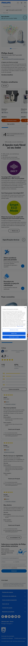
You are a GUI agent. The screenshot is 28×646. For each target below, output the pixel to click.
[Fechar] (24, 306)
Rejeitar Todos (13, 334)
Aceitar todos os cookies (13, 337)
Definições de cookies (13, 330)
